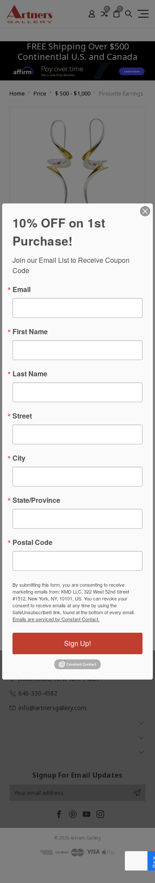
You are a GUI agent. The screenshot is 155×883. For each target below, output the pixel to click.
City (18, 458)
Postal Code (32, 542)
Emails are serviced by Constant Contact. (55, 618)
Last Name (29, 373)
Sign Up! (77, 643)
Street (22, 415)
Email (21, 289)
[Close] (145, 211)
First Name (30, 331)
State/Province (36, 500)
